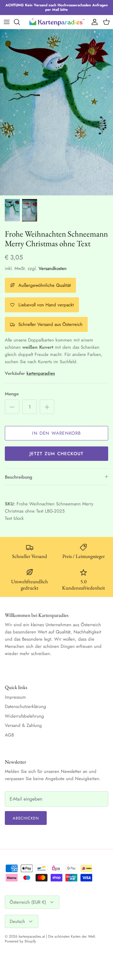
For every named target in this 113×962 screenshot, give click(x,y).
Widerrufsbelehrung (24, 716)
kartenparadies (41, 373)
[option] (56, 112)
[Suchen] (20, 22)
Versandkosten (53, 268)
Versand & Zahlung (23, 725)
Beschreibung (18, 477)
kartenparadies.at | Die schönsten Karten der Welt (57, 936)
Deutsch (17, 921)
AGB (9, 735)
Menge (12, 394)
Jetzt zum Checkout (57, 453)
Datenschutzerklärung (25, 706)
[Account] (93, 22)
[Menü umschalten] (6, 22)
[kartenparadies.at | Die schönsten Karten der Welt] (56, 22)
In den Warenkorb (56, 433)
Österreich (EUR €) (28, 902)
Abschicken (26, 818)
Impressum (15, 697)
